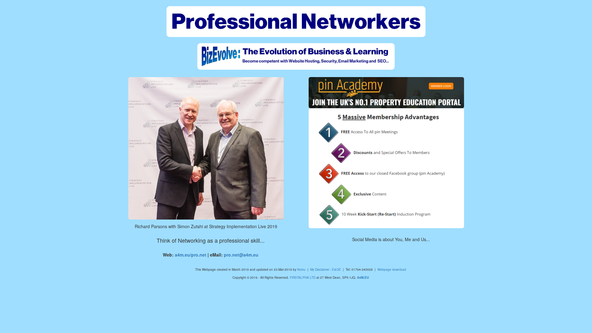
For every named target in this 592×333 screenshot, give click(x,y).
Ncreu (301, 269)
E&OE (336, 269)
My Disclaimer (319, 269)
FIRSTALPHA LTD (302, 277)
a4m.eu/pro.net (190, 255)
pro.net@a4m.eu (241, 255)
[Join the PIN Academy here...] (386, 168)
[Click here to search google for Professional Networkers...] (296, 21)
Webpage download (391, 269)
